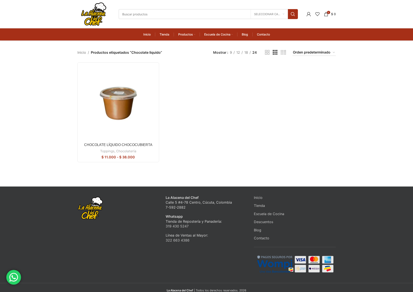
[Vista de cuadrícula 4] (283, 52)
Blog (257, 230)
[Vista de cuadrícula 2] (267, 52)
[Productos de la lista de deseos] (317, 14)
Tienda (259, 205)
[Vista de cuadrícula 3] (275, 52)
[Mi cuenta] (308, 14)
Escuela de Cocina (269, 214)
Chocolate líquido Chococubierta (118, 145)
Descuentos (263, 222)
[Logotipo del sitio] (93, 13)
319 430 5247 (177, 226)
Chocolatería (126, 151)
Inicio (81, 52)
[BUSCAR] (293, 14)
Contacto (261, 238)
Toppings (107, 151)
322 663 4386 (177, 240)
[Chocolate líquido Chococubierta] (118, 103)
